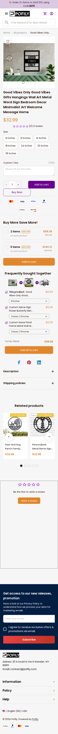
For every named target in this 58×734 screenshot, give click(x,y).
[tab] (23, 82)
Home (6, 32)
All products (20, 32)
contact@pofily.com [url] (23, 669)
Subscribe (29, 639)
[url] (35, 719)
